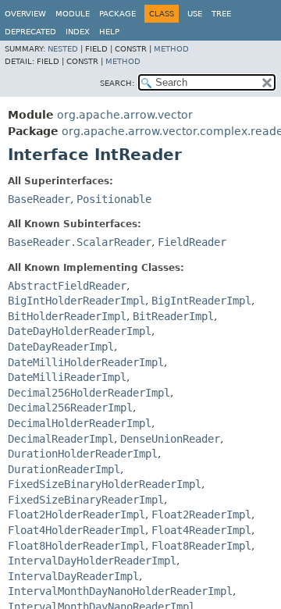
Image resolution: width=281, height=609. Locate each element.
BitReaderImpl (173, 316)
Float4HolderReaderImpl (76, 530)
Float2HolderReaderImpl (76, 514)
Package (117, 13)
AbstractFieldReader (67, 286)
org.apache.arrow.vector (125, 115)
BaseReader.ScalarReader (79, 242)
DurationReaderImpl (64, 469)
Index (78, 31)
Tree (221, 13)
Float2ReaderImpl (201, 514)
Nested (63, 49)
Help (109, 31)
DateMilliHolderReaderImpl (86, 362)
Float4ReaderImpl (201, 530)
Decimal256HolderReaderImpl (89, 392)
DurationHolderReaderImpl (83, 453)
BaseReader (39, 199)
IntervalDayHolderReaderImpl (92, 560)
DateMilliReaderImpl (67, 377)
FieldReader (192, 242)
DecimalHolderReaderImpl (79, 423)
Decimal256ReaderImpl (70, 407)
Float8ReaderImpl (201, 546)
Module (72, 13)
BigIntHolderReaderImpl (76, 300)
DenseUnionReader (170, 439)
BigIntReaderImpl (201, 300)
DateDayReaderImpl (61, 346)
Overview (25, 13)
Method (171, 49)
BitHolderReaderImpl (67, 316)
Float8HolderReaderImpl (76, 546)
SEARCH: (117, 83)
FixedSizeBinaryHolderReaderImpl (104, 484)
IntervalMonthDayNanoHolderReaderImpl (120, 591)
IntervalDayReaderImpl (73, 576)
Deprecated (30, 31)
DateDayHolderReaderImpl (79, 331)
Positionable (113, 199)
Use (194, 13)
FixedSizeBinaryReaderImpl (86, 499)
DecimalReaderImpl (61, 439)
